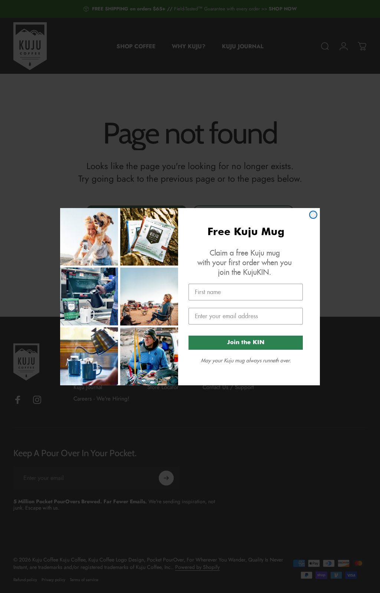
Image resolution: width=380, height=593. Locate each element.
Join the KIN (246, 343)
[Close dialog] (313, 214)
